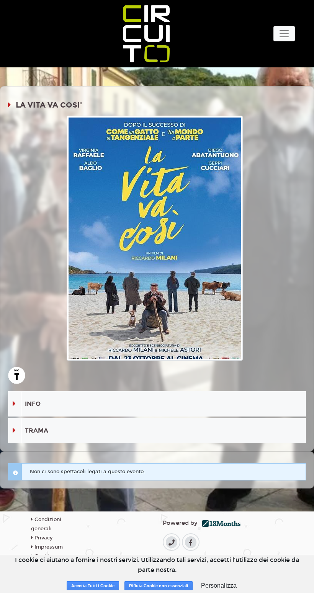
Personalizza (219, 585)
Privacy (42, 538)
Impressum (48, 547)
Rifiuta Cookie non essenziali (158, 585)
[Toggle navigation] (284, 33)
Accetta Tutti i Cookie (92, 585)
